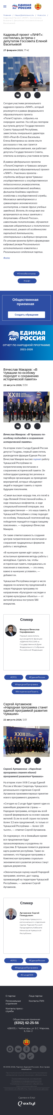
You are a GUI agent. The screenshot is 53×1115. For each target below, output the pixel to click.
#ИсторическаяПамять (27, 691)
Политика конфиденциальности (26, 1081)
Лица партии (35, 996)
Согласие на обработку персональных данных (26, 1089)
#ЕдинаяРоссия (37, 677)
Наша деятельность (24, 15)
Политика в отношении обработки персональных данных (26, 1085)
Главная (7, 15)
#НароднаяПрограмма (26, 684)
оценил (37, 459)
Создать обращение (26, 314)
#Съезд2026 (27, 975)
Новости (41, 15)
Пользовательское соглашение (27, 1078)
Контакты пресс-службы (14, 1010)
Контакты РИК (36, 1001)
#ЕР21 (13, 677)
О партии (10, 996)
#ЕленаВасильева (26, 273)
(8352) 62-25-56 (26, 1023)
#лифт (27, 281)
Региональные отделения (13, 1002)
